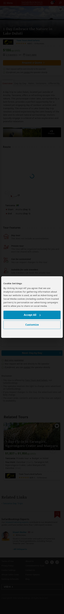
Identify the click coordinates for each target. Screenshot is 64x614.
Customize (32, 324)
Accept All (30, 315)
